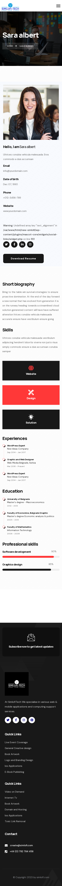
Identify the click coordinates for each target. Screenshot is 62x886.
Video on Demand (14, 791)
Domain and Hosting (16, 809)
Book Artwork (12, 803)
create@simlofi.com (21, 845)
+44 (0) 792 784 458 (21, 851)
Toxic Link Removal (15, 821)
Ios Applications (13, 815)
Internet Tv (11, 797)
